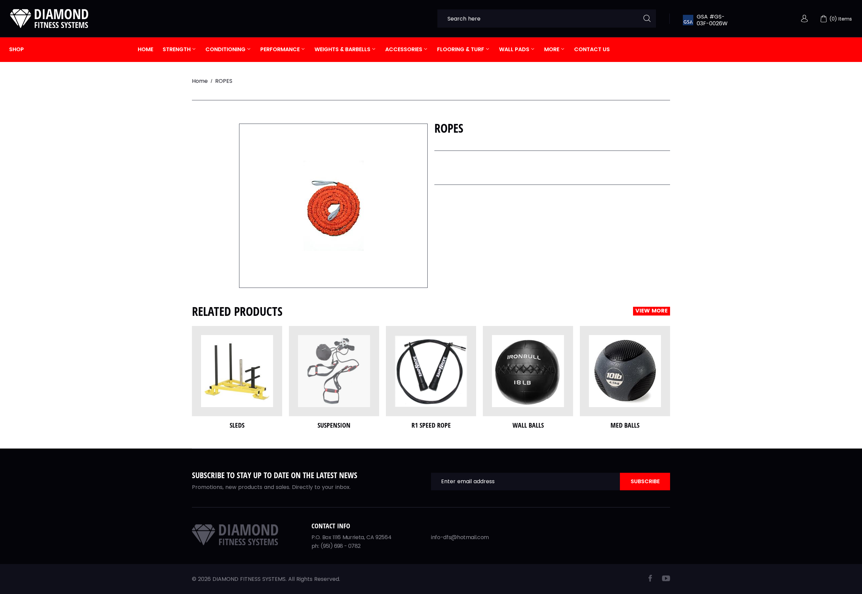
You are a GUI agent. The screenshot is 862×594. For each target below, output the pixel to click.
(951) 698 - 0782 (340, 546)
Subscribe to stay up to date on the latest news (274, 475)
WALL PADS (515, 49)
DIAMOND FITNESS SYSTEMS (249, 579)
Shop (16, 49)
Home (145, 49)
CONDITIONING (226, 49)
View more (651, 311)
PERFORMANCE (280, 49)
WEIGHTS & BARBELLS (343, 49)
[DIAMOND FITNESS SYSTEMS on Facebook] (650, 580)
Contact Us (592, 49)
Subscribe (645, 481)
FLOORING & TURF (461, 49)
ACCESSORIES (404, 49)
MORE (552, 49)
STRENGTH (177, 49)
